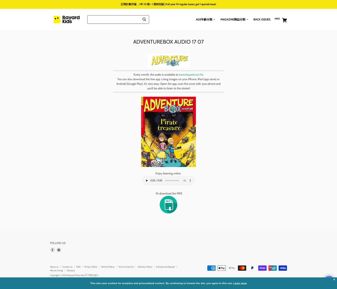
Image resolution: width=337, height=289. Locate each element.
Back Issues (261, 19)
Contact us (67, 266)
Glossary (71, 270)
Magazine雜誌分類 (233, 19)
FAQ (78, 266)
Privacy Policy (90, 266)
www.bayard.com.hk (191, 74)
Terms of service (126, 266)
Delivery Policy (145, 266)
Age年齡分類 (204, 19)
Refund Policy (108, 266)
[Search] (144, 19)
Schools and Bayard (165, 266)
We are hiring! (56, 270)
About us (54, 266)
